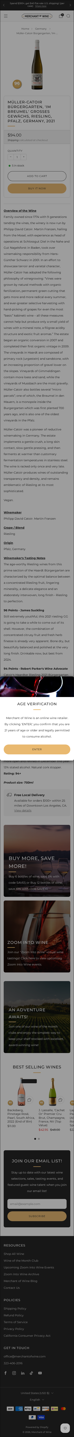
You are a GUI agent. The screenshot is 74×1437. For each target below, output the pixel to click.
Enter (37, 749)
